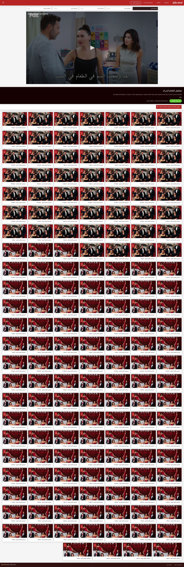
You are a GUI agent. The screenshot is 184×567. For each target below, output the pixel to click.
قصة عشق (3, 564)
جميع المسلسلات (148, 3)
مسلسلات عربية (178, 565)
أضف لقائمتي (175, 101)
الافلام (158, 3)
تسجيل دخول (136, 3)
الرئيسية (166, 3)
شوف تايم (169, 565)
